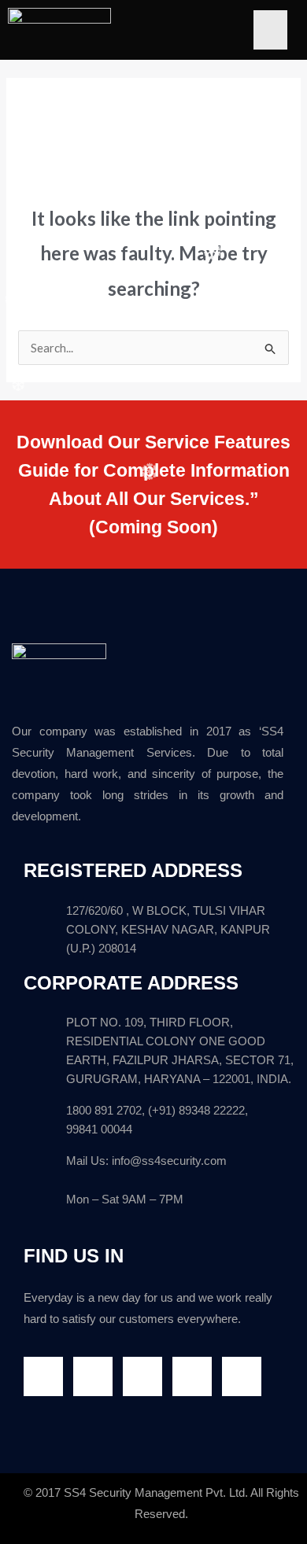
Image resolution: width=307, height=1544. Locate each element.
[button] (270, 30)
